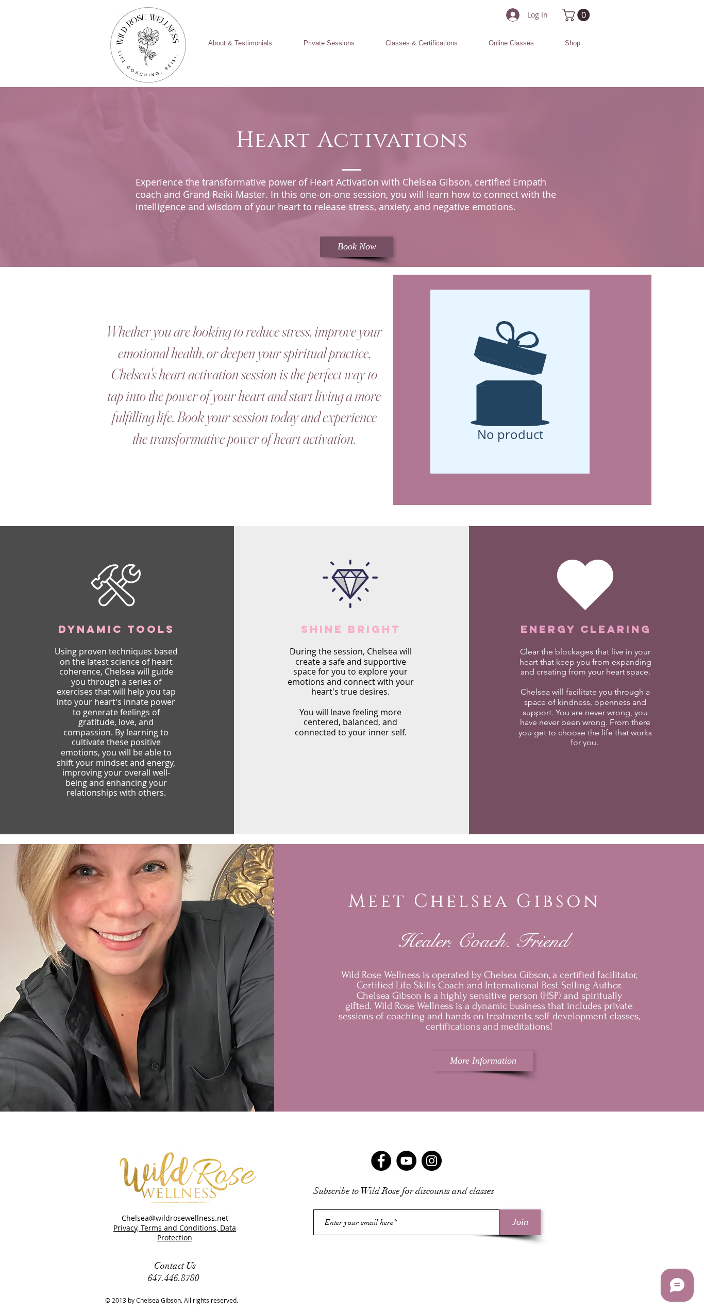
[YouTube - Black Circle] (406, 1161)
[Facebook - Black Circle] (381, 1161)
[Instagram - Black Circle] (432, 1161)
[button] (240, 43)
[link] (577, 15)
